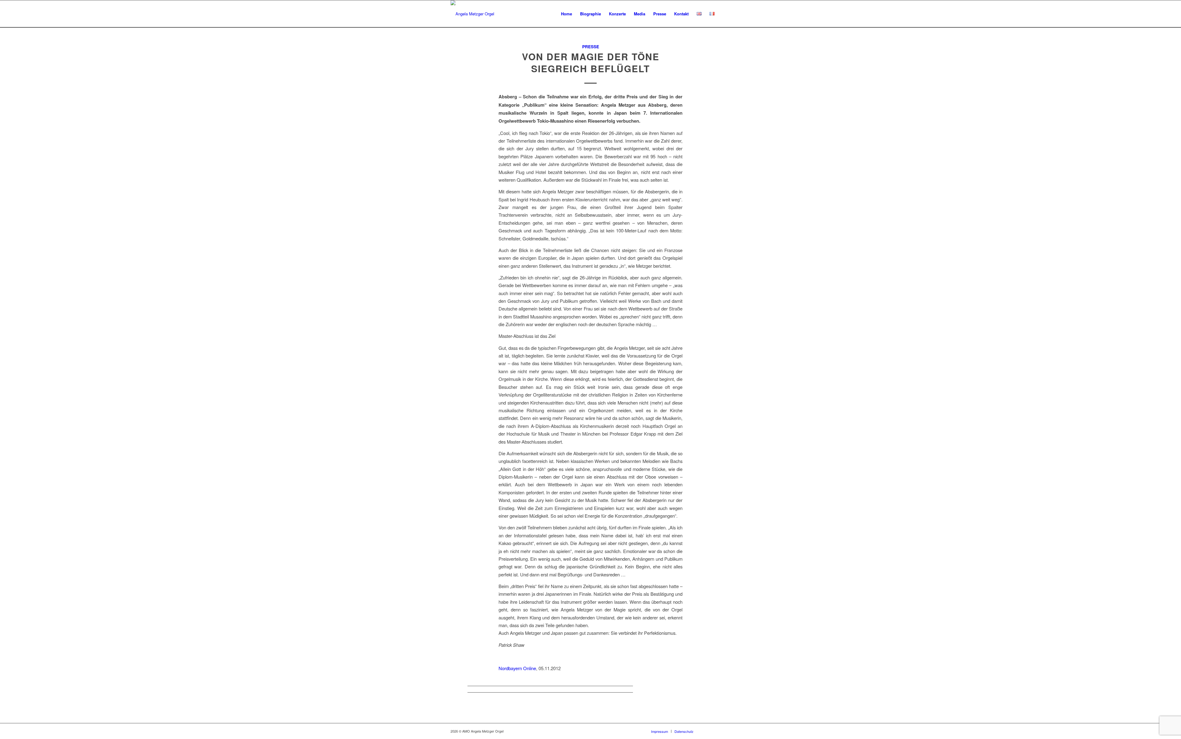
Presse (590, 46)
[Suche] (724, 13)
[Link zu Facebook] (707, 731)
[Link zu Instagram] (725, 731)
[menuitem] (566, 13)
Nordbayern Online (517, 668)
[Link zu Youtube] (716, 731)
